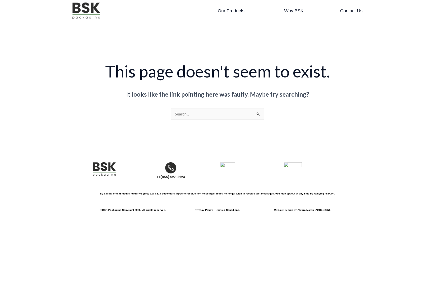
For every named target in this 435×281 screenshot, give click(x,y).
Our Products (231, 10)
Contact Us (351, 10)
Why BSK (294, 10)
